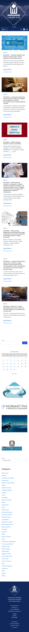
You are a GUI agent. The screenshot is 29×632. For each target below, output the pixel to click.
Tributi (3, 570)
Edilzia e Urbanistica (7, 500)
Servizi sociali (5, 558)
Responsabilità (5, 551)
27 (3, 369)
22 (10, 366)
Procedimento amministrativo (9, 541)
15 (10, 363)
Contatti (14, 613)
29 (10, 369)
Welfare (3, 575)
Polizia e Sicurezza (6, 536)
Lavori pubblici (5, 519)
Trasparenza (5, 568)
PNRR (3, 534)
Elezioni (4, 502)
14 (7, 363)
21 (7, 366)
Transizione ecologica (7, 566)
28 (7, 369)
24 (18, 366)
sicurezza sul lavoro (6, 561)
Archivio (5, 52)
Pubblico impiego (6, 548)
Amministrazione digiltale (8, 478)
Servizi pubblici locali (7, 556)
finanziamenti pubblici (7, 512)
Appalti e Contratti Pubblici (8, 482)
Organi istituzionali (6, 526)
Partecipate (4, 529)
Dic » (16, 373)
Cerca (3, 340)
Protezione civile (6, 546)
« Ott (13, 373)
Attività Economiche (6, 487)
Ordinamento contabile (7, 522)
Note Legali (14, 617)
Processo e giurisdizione (7, 544)
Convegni (4, 492)
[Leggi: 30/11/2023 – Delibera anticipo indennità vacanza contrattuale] (14, 129)
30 (14, 369)
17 (18, 363)
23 (14, 366)
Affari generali (5, 473)
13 (3, 363)
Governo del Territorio (7, 514)
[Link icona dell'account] (27, 29)
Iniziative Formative (6, 517)
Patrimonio (4, 531)
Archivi (3, 458)
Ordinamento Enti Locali (7, 524)
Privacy (3, 539)
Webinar (4, 573)
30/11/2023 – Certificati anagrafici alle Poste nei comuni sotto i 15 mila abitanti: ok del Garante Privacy (14, 56)
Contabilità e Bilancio (7, 490)
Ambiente (4, 475)
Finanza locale (5, 509)
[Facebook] (24, 29)
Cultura (3, 495)
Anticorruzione (5, 480)
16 (14, 363)
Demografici (4, 497)
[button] (21, 29)
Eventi (3, 507)
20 (3, 366)
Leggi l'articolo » (7, 69)
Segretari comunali (6, 553)
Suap (3, 563)
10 (18, 360)
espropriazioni (5, 504)
